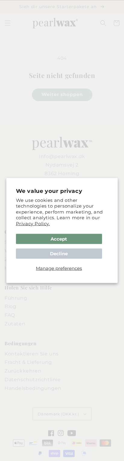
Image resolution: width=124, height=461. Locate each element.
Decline (59, 253)
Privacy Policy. (33, 223)
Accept (59, 239)
